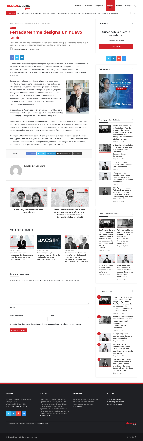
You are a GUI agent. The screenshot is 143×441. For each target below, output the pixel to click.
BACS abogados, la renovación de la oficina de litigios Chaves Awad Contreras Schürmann (48, 256)
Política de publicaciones (115, 402)
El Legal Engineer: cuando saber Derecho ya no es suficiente (122, 164)
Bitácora (110, 5)
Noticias (78, 5)
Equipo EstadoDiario (20, 49)
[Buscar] (135, 5)
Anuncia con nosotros (114, 404)
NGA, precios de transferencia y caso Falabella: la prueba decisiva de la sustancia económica (123, 177)
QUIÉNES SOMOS (46, 416)
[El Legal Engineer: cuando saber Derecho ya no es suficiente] (105, 165)
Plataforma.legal (42, 423)
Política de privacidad (114, 399)
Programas (99, 5)
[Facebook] (12, 57)
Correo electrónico (17, 316)
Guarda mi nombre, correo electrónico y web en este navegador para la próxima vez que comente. (46, 324)
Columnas (88, 5)
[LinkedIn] (22, 57)
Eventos (119, 5)
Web (52, 316)
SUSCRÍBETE (77, 406)
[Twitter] (17, 57)
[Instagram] (124, 58)
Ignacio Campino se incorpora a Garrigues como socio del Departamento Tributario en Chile (21, 256)
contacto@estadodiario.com (19, 406)
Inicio (13, 23)
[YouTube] (119, 58)
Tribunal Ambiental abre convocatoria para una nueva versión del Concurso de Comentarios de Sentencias (123, 150)
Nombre (13, 307)
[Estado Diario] (19, 6)
